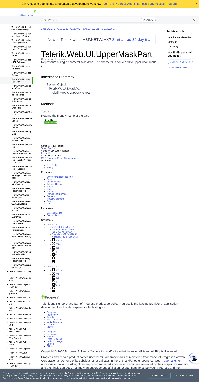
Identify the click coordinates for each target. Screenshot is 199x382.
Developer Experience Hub (60, 177)
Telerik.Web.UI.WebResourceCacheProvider (22, 152)
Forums (50, 186)
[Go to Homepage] (35, 15)
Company (51, 312)
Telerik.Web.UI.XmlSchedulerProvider (21, 253)
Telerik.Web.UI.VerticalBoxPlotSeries (21, 93)
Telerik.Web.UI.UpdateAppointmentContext (21, 35)
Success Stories (54, 213)
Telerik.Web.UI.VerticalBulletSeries (21, 100)
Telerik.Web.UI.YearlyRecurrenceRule (21, 259)
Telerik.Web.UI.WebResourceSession (22, 167)
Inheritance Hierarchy (57, 77)
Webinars (51, 191)
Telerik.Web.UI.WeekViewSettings (21, 196)
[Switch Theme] (194, 20)
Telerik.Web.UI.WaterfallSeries (22, 126)
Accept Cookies (159, 375)
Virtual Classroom (55, 199)
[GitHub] (53, 259)
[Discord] (53, 262)
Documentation (54, 182)
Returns (48, 120)
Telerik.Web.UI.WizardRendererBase (21, 228)
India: (63, 232)
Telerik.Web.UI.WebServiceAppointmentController (21, 175)
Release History (54, 184)
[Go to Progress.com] (50, 298)
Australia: (65, 237)
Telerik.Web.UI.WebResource (22, 145)
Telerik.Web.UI (77, 29)
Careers (50, 324)
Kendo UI (45, 153)
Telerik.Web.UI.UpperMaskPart (21, 80)
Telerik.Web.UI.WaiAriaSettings (22, 119)
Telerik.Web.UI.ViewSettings (22, 113)
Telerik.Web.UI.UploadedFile (21, 54)
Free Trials (52, 165)
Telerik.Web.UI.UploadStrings (21, 74)
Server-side (62, 29)
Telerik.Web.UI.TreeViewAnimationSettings (22, 28)
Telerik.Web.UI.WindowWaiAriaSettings (21, 202)
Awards (50, 317)
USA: (63, 227)
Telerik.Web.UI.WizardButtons (21, 209)
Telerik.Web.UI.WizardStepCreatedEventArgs (21, 236)
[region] (99, 375)
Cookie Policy (23, 378)
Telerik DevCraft (49, 148)
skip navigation (26, 15)
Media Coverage (55, 322)
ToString (46, 111)
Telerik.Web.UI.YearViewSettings (21, 266)
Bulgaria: (64, 234)
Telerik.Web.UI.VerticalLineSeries (21, 106)
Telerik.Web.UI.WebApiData (21, 132)
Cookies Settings (184, 375)
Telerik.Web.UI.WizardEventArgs (21, 215)
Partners (51, 196)
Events (50, 201)
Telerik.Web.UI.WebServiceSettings (21, 183)
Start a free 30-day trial (131, 39)
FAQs (49, 204)
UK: (63, 229)
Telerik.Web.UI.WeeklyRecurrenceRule (22, 189)
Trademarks (169, 360)
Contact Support (180, 62)
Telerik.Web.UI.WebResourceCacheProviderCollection (22, 159)
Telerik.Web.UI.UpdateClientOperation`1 (21, 41)
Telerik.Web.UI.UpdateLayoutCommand (21, 48)
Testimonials (53, 215)
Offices (50, 327)
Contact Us (52, 224)
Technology (52, 315)
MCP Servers (47, 158)
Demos (50, 179)
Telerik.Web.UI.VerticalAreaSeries (21, 87)
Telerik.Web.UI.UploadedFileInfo (21, 67)
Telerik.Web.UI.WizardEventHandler (21, 222)
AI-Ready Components (65, 158)
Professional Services (57, 194)
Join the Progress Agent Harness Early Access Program (140, 3)
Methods (47, 104)
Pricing (50, 167)
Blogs (49, 189)
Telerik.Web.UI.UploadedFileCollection (21, 61)
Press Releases (54, 320)
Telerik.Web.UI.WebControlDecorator (22, 139)
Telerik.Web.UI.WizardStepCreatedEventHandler (21, 245)
